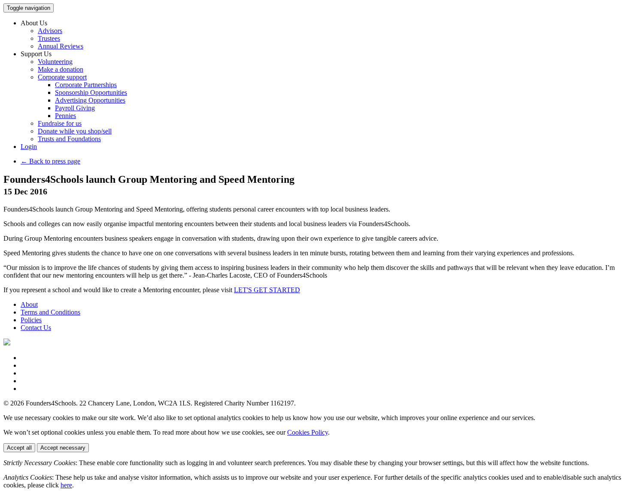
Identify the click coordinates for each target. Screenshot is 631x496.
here (66, 485)
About (29, 304)
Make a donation (60, 69)
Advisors (50, 30)
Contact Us (36, 327)
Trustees (49, 38)
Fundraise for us (60, 123)
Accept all (19, 448)
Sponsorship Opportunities (91, 92)
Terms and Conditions (50, 312)
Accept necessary (62, 448)
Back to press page (50, 161)
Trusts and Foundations (69, 138)
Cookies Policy (307, 432)
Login (29, 146)
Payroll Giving (75, 108)
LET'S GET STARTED (267, 289)
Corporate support (62, 77)
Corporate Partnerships (86, 84)
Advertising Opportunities (90, 100)
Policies (31, 320)
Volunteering (55, 61)
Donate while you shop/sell (75, 131)
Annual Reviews (60, 46)
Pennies (65, 115)
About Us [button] (34, 23)
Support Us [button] (36, 53)
